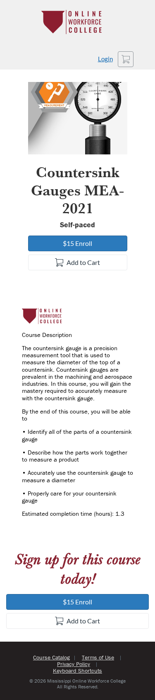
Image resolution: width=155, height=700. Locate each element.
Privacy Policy (73, 664)
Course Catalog (51, 657)
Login (105, 59)
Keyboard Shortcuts (77, 670)
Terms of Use (98, 657)
